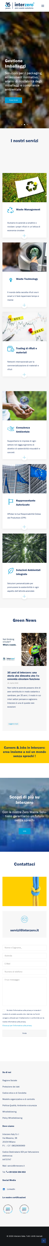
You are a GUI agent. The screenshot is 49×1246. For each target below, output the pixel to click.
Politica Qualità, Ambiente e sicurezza (19, 1105)
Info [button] (24, 831)
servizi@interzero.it (16, 1166)
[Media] (7, 1210)
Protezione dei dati (11, 1087)
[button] (42, 6)
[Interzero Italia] (19, 5)
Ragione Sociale (9, 1080)
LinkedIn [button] (11, 1189)
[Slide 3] (27, 124)
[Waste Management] (24, 187)
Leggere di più (13, 724)
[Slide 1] (21, 124)
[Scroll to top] (43, 1240)
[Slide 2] (24, 124)
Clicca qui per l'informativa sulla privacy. (17, 1026)
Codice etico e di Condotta (14, 1093)
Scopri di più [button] (13, 100)
